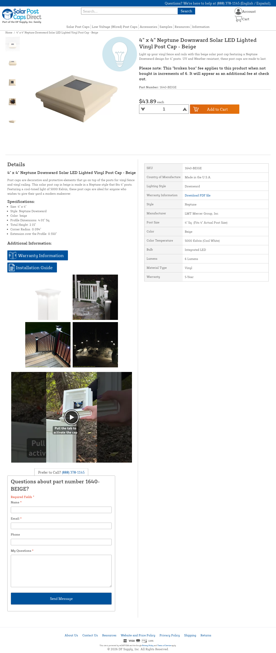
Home (8, 32)
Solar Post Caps (77, 27)
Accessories (148, 27)
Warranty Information (41, 255)
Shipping (190, 635)
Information (201, 27)
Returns (206, 635)
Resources (182, 27)
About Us (71, 635)
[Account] (238, 11)
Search (186, 11)
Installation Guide (34, 267)
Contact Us (90, 635)
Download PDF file (197, 195)
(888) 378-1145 (73, 472)
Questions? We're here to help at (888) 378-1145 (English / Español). (218, 3)
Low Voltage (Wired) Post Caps (114, 27)
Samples (166, 27)
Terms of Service (164, 645)
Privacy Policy (170, 635)
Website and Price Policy (138, 635)
